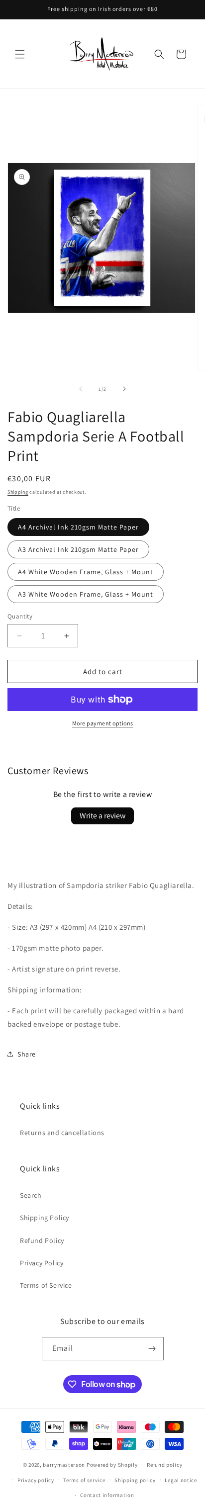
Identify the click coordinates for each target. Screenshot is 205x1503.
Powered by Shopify (112, 1464)
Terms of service (84, 1480)
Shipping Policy (44, 1217)
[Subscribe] (152, 1348)
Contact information (107, 1495)
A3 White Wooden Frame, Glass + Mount (85, 594)
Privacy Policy (41, 1262)
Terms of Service (46, 1285)
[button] (20, 54)
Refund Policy (42, 1240)
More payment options (102, 723)
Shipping (17, 492)
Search (31, 1195)
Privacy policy (35, 1480)
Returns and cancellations (62, 1132)
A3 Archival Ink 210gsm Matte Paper (78, 549)
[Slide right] (124, 389)
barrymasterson (64, 1464)
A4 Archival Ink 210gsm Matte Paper (78, 527)
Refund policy (164, 1464)
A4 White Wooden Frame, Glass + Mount (85, 571)
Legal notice (181, 1480)
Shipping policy (135, 1480)
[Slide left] (81, 389)
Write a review (102, 815)
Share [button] (26, 1054)
